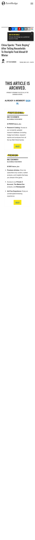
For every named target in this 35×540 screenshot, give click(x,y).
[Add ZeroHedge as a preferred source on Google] (32, 29)
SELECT (17, 202)
